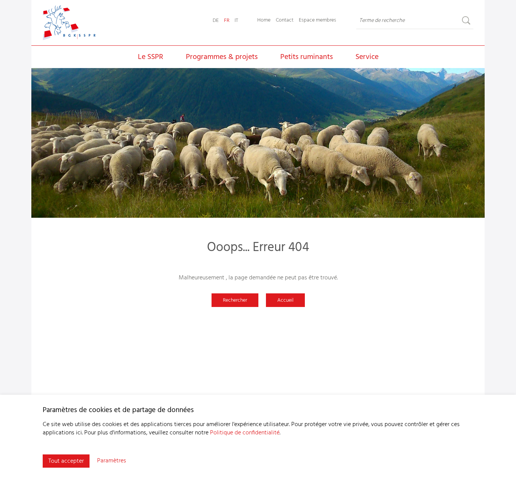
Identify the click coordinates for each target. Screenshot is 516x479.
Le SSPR (150, 57)
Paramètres (111, 461)
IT (236, 20)
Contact (285, 20)
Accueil (285, 300)
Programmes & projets (222, 57)
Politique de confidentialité (245, 433)
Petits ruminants (306, 57)
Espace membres (317, 20)
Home (263, 20)
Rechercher (235, 300)
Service (367, 57)
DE (216, 20)
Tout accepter (66, 461)
